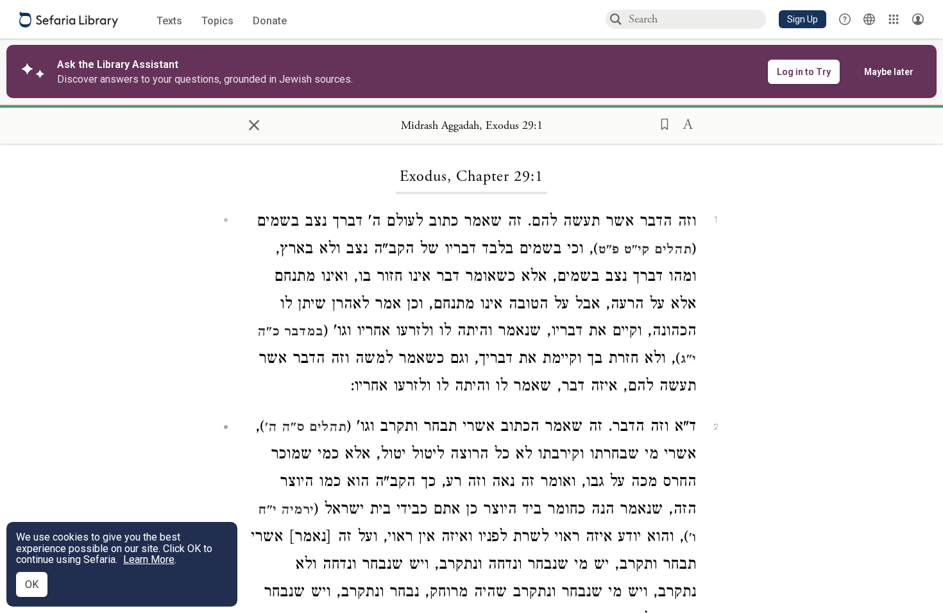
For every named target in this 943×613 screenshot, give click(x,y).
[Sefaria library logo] (68, 20)
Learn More (148, 559)
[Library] (893, 19)
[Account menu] (918, 19)
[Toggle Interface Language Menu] (869, 19)
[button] (802, 19)
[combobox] (696, 19)
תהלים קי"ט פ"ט (645, 250)
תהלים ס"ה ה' (305, 428)
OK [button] (31, 584)
